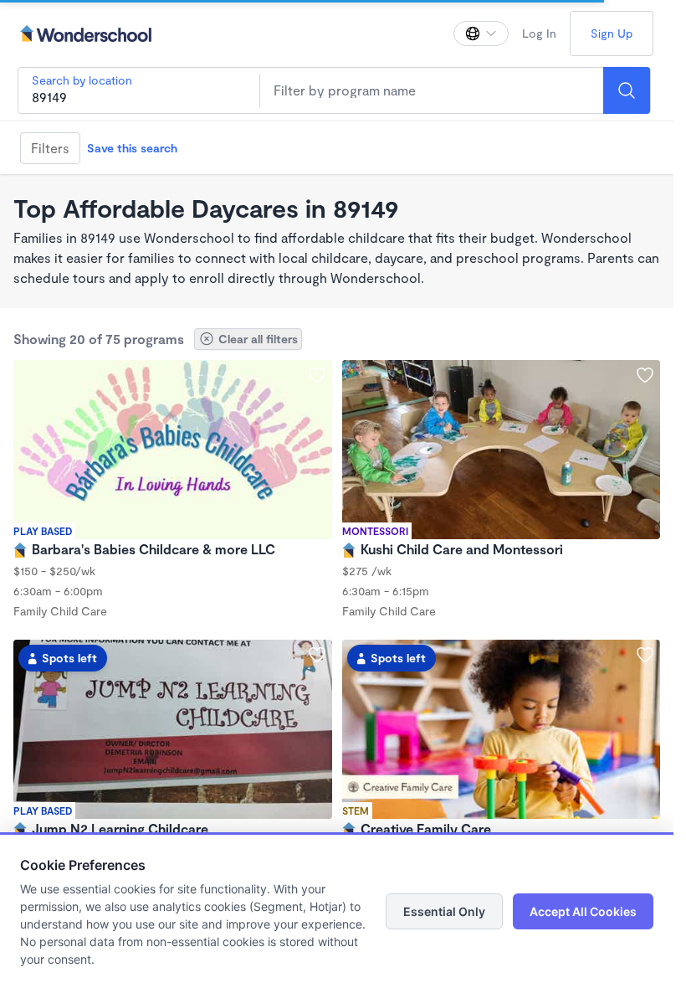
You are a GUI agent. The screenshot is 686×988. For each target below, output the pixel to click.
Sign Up (611, 33)
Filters (50, 148)
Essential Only (444, 911)
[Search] (626, 90)
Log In (539, 33)
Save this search (132, 148)
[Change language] (481, 33)
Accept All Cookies (583, 911)
